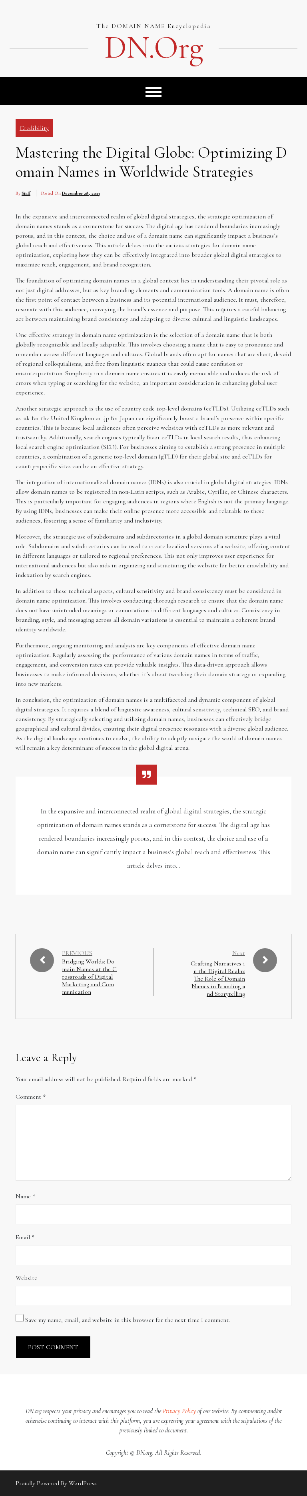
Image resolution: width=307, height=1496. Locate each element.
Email (25, 1237)
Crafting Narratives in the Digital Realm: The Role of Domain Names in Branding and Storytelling (218, 978)
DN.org (153, 47)
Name (25, 1196)
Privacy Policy (179, 1411)
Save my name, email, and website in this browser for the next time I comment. (127, 1320)
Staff (26, 193)
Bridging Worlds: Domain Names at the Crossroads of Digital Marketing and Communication (89, 977)
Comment (31, 1097)
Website (26, 1278)
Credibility (34, 128)
